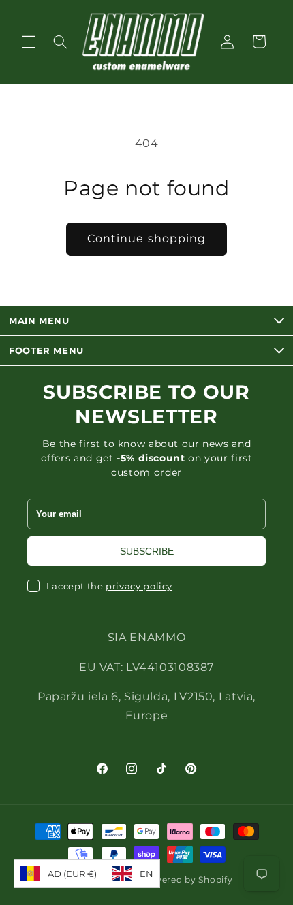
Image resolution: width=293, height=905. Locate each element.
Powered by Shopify (186, 880)
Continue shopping (146, 238)
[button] (28, 41)
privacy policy (139, 585)
